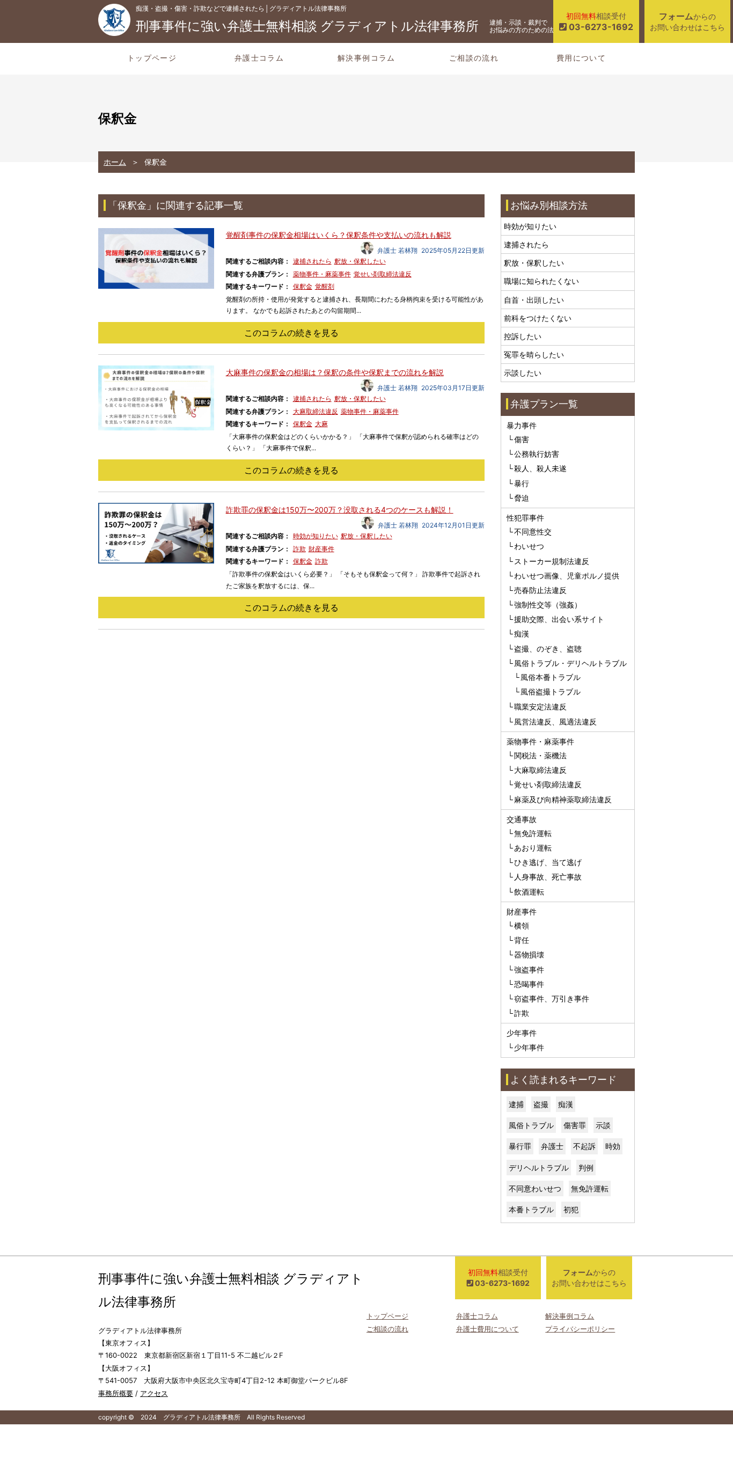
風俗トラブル (531, 1125)
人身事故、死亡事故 (548, 876)
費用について (581, 57)
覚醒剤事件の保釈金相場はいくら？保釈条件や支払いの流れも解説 (338, 234)
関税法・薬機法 (540, 755)
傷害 (521, 439)
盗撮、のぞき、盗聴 (548, 648)
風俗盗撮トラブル (551, 691)
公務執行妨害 (536, 453)
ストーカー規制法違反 (551, 561)
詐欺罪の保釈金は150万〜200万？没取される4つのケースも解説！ (339, 509)
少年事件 (529, 1047)
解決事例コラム (366, 57)
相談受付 (599, 21)
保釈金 (302, 286)
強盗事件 (529, 969)
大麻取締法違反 (315, 411)
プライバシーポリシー (580, 1329)
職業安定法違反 (540, 706)
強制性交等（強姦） (548, 604)
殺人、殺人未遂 (540, 468)
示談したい (522, 372)
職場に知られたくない (541, 281)
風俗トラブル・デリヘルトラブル (570, 663)
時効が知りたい (315, 536)
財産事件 (321, 549)
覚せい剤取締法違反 (383, 274)
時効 (612, 1146)
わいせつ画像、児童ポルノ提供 (566, 575)
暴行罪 (520, 1146)
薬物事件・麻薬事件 (322, 274)
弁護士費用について (487, 1329)
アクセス (154, 1393)
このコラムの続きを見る (291, 332)
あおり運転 (533, 847)
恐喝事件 (529, 984)
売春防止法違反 (540, 590)
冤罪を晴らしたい (534, 354)
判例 (585, 1167)
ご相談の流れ (474, 57)
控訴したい (522, 336)
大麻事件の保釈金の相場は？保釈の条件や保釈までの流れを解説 (335, 372)
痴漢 (521, 633)
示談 (603, 1125)
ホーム (115, 161)
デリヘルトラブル (539, 1167)
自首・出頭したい (534, 299)
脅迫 (521, 497)
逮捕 (516, 1104)
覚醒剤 (324, 286)
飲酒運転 (529, 891)
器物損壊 (529, 954)
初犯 (570, 1209)
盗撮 (540, 1104)
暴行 (521, 483)
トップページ (152, 57)
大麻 (321, 424)
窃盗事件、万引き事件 (551, 998)
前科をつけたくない (537, 318)
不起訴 (584, 1146)
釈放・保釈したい (360, 261)
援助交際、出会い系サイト (559, 619)
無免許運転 (533, 833)
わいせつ (529, 546)
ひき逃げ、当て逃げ (548, 862)
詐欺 (299, 549)
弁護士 (552, 1146)
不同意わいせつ (535, 1188)
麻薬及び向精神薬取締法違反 (563, 799)
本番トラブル (531, 1209)
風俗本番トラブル (551, 677)
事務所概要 (115, 1393)
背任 (521, 940)
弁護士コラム (259, 57)
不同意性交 (533, 531)
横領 (521, 925)
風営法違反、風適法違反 (555, 721)
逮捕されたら (312, 261)
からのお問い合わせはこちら (687, 21)
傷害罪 (574, 1125)
